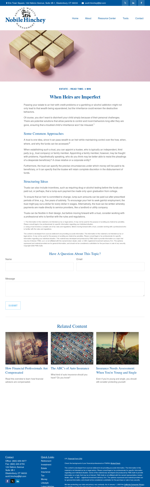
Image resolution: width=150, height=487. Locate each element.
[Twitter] (125, 3)
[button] (75, 18)
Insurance (45, 471)
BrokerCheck (115, 463)
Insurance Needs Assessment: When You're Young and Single (116, 370)
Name (8, 259)
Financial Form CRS (75, 458)
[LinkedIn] (133, 3)
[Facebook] (141, 3)
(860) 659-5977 (19, 460)
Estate (44, 468)
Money (44, 479)
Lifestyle (45, 482)
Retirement (46, 460)
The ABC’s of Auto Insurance (70, 368)
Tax (42, 475)
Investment (46, 464)
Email (79, 259)
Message (10, 278)
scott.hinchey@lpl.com (95, 2)
